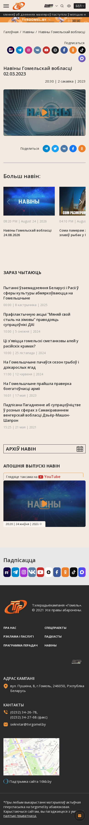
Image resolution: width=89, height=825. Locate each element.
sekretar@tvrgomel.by (28, 724)
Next (40, 524)
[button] (80, 202)
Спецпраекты (55, 628)
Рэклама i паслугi (18, 636)
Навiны (28, 31)
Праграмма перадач (20, 645)
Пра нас (9, 628)
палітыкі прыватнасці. (20, 816)
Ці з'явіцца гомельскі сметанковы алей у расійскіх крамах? (41, 343)
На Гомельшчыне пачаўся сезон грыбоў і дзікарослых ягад (41, 365)
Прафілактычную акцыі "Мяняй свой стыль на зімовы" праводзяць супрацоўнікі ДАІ (36, 319)
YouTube (51, 476)
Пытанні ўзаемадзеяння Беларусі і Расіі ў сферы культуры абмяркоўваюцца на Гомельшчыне (41, 293)
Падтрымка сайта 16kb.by (30, 781)
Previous (37, 524)
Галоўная (10, 31)
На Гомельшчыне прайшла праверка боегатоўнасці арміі (37, 386)
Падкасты (53, 636)
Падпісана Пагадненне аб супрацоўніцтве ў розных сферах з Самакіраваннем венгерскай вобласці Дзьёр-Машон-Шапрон (42, 412)
